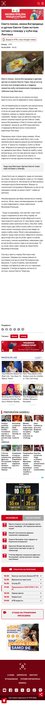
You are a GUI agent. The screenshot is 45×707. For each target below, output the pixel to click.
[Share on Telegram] (10, 329)
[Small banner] (22, 497)
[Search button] (38, 3)
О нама (10, 675)
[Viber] (40, 690)
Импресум (22, 675)
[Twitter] (22, 690)
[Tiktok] (34, 690)
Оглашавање (11, 679)
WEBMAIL (22, 683)
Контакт (33, 675)
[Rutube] (28, 690)
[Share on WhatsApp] (18, 329)
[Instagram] (16, 690)
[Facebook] (10, 690)
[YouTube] (4, 690)
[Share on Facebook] (6, 329)
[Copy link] (2, 329)
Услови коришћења (30, 679)
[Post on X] (14, 329)
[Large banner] (22, 14)
